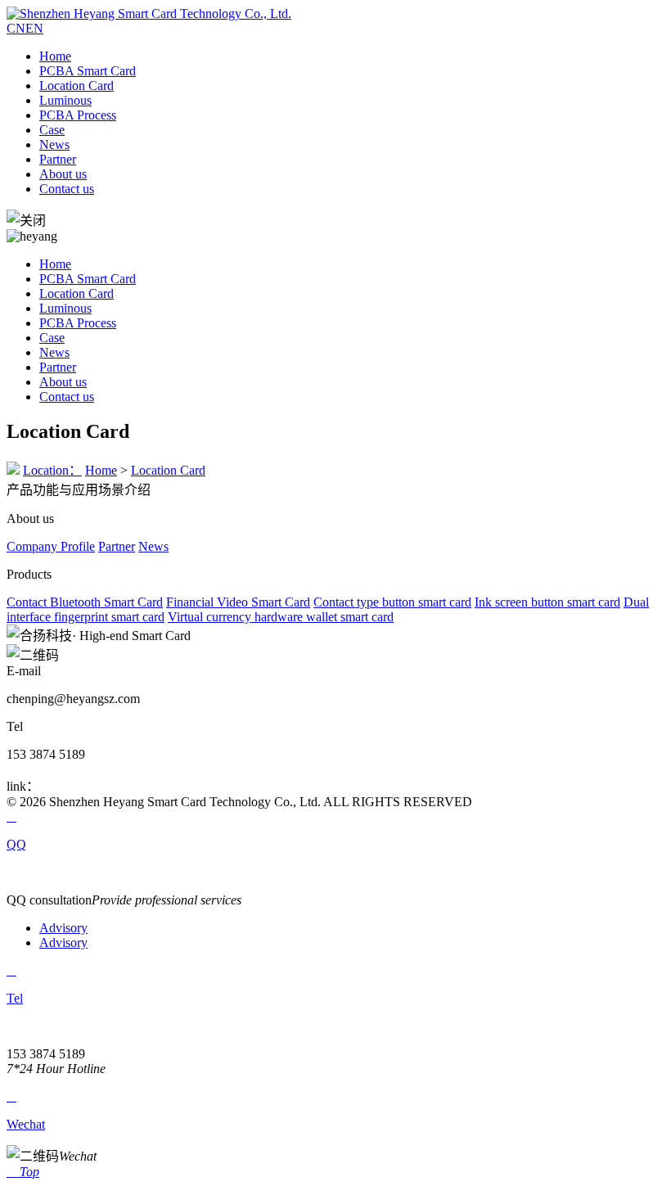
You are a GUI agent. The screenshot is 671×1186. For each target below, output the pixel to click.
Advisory (63, 928)
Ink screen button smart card (547, 602)
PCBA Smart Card (87, 71)
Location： (52, 470)
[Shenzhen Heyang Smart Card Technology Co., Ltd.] (149, 13)
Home (55, 56)
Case (52, 130)
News (54, 144)
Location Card (76, 85)
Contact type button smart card (392, 602)
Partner (57, 159)
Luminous (65, 100)
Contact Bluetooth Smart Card (85, 602)
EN (34, 28)
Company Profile (51, 546)
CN (16, 28)
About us (63, 174)
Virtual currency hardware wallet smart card (281, 617)
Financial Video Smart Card (238, 602)
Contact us (66, 189)
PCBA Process (77, 115)
